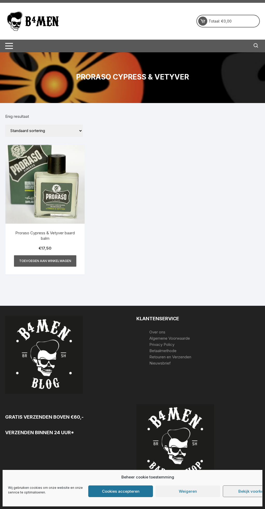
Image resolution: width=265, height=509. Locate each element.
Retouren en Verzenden (170, 356)
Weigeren (188, 491)
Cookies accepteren (120, 491)
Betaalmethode (162, 350)
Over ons (157, 332)
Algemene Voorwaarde (169, 338)
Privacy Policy (161, 344)
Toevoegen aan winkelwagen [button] (45, 261)
